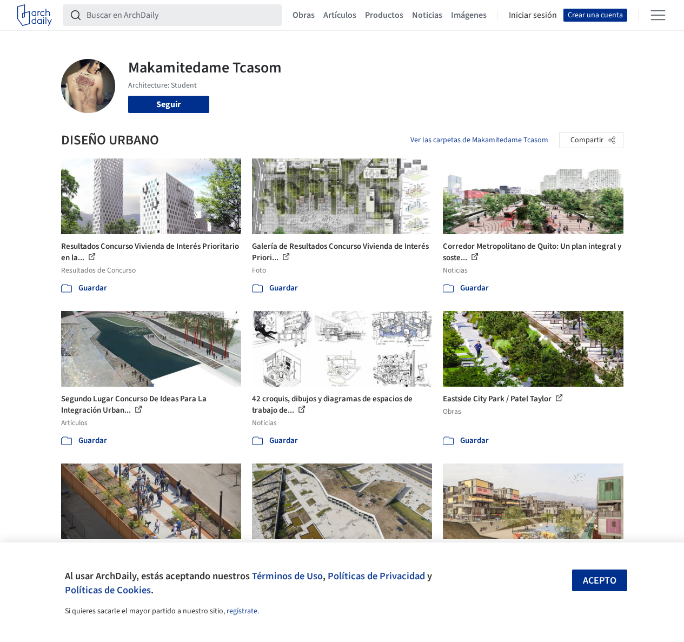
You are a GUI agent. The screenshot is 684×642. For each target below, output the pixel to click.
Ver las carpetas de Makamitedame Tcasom (479, 140)
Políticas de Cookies (108, 590)
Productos (384, 15)
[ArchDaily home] (34, 15)
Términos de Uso (287, 576)
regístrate (242, 611)
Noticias (427, 15)
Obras (304, 15)
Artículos (339, 15)
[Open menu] (658, 15)
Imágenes (469, 15)
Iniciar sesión (533, 15)
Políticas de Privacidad (376, 576)
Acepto (599, 580)
